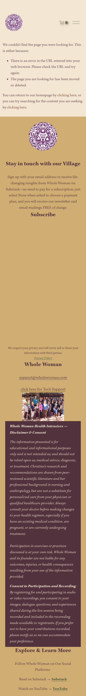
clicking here (66, 95)
